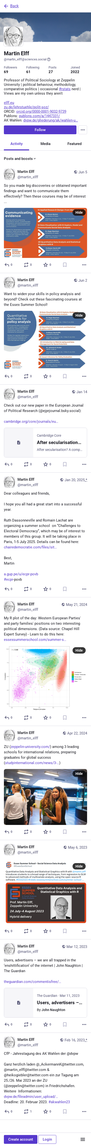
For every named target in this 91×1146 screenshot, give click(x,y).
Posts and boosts (18, 158)
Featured (74, 144)
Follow (40, 130)
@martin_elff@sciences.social (25, 59)
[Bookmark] (65, 265)
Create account (20, 1139)
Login (47, 1139)
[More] (84, 265)
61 (28, 72)
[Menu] (82, 129)
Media (45, 144)
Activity (16, 144)
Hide (79, 212)
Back (14, 6)
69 (6, 72)
